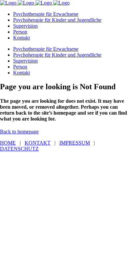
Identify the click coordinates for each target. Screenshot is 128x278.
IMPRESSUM (74, 143)
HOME (8, 143)
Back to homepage (19, 131)
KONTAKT (38, 143)
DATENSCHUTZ (19, 149)
